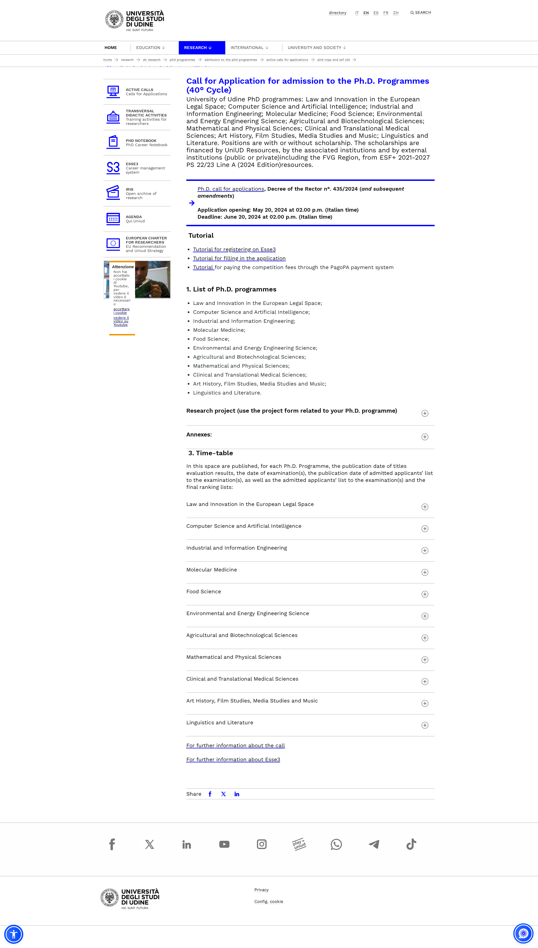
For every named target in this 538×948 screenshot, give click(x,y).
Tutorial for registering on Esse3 (234, 249)
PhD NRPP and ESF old (333, 60)
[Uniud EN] (134, 20)
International (247, 47)
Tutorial (204, 267)
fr (385, 12)
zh (395, 12)
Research (195, 47)
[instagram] (261, 849)
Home (111, 47)
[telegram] (374, 849)
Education (148, 47)
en (366, 12)
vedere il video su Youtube (121, 321)
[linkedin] (187, 849)
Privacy (261, 889)
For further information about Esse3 (233, 759)
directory (337, 12)
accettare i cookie (121, 311)
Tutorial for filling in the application (239, 258)
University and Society (314, 47)
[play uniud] (299, 849)
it (357, 12)
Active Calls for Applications (287, 60)
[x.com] (149, 849)
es (376, 12)
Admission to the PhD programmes (231, 60)
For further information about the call (235, 745)
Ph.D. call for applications (231, 189)
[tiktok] (411, 849)
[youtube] (224, 849)
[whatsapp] (336, 849)
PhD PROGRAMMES (182, 60)
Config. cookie (268, 901)
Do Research (152, 60)
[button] (14, 934)
